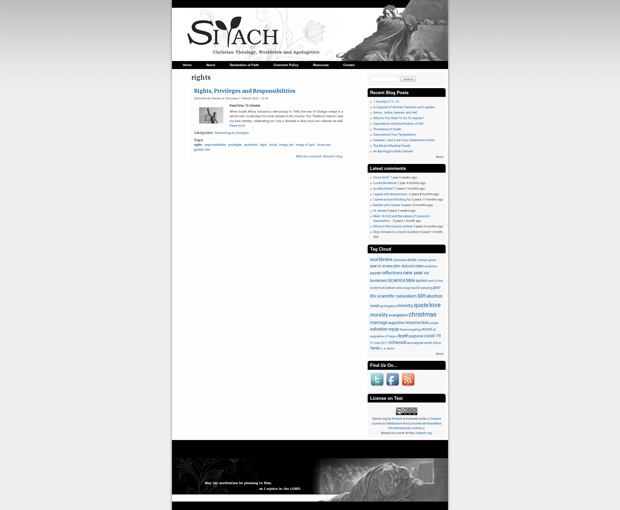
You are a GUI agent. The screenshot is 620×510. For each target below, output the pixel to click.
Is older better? (383, 188)
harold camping (422, 288)
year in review (381, 266)
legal (263, 145)
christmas (422, 314)
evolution (431, 266)
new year (413, 273)
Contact (349, 64)
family (375, 348)
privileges (235, 145)
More (439, 157)
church (426, 329)
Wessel (397, 418)
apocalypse (415, 343)
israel (374, 306)
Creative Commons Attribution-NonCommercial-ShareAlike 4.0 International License (407, 423)
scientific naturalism (397, 296)
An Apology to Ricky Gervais (393, 151)
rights (198, 145)
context (422, 260)
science (396, 280)
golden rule (202, 149)
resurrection (417, 322)
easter (375, 273)
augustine (396, 323)
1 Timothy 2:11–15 (386, 101)
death (403, 335)
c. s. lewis (387, 348)
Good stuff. (381, 177)
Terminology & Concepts (231, 133)
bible (410, 280)
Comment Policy (285, 64)
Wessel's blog (332, 156)
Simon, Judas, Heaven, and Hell (395, 112)
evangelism (398, 315)
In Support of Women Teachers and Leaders (404, 107)
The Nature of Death (387, 129)
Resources (321, 64)
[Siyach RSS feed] (409, 386)
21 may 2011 (379, 343)
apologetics (388, 306)
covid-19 (432, 335)
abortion (434, 296)
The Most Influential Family (391, 145)
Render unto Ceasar (387, 205)
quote (421, 305)
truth (382, 288)
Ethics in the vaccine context (392, 226)
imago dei (286, 145)
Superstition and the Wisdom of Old (398, 123)
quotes (422, 280)
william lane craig (398, 288)
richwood (397, 342)
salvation (379, 329)
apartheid (250, 145)
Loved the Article (385, 183)
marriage (379, 322)
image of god (305, 145)
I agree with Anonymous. (390, 194)
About (210, 64)
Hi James (379, 210)
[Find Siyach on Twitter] (378, 386)
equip (393, 329)
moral (273, 145)
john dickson (404, 266)
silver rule (323, 145)
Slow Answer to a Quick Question (396, 232)
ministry (405, 305)
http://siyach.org (420, 433)
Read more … (239, 125)
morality (379, 315)
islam (419, 266)
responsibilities (215, 145)
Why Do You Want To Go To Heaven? (398, 118)
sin (422, 295)
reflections (392, 272)
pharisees (400, 260)
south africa (432, 343)
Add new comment (309, 156)
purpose (416, 336)
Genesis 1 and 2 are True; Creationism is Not (403, 140)
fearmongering (410, 329)
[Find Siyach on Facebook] (393, 386)
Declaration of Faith (244, 64)
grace (432, 260)
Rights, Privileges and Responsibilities (244, 91)
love (435, 305)
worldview (381, 259)
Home (187, 64)
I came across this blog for (392, 199)
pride (412, 260)
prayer (434, 323)
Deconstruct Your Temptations (394, 134)
